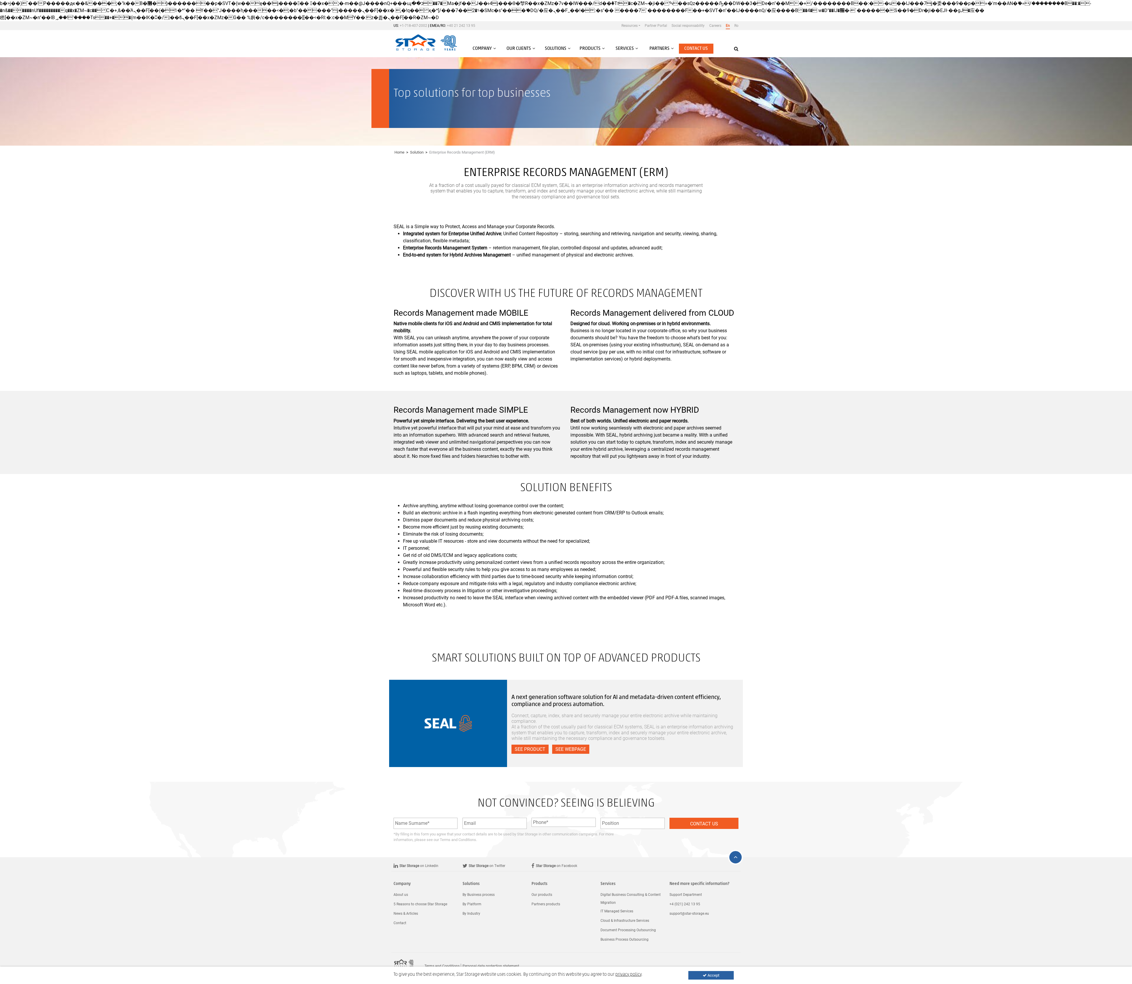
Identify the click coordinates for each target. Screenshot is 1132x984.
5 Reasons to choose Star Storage (420, 904)
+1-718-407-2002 (413, 26)
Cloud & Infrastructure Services (624, 921)
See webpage (570, 749)
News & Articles (406, 913)
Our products (542, 895)
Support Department (685, 895)
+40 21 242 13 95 (461, 26)
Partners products (546, 904)
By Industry (471, 913)
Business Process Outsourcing (624, 939)
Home (399, 152)
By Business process (479, 895)
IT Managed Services (616, 911)
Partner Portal (656, 26)
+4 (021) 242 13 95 (684, 904)
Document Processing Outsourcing (628, 930)
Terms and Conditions (458, 839)
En (728, 26)
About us (401, 895)
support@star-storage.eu (689, 913)
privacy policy (628, 974)
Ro (736, 26)
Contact (400, 923)
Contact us (696, 48)
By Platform (472, 904)
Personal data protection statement (491, 966)
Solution (417, 152)
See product (530, 749)
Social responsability (688, 26)
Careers (715, 26)
